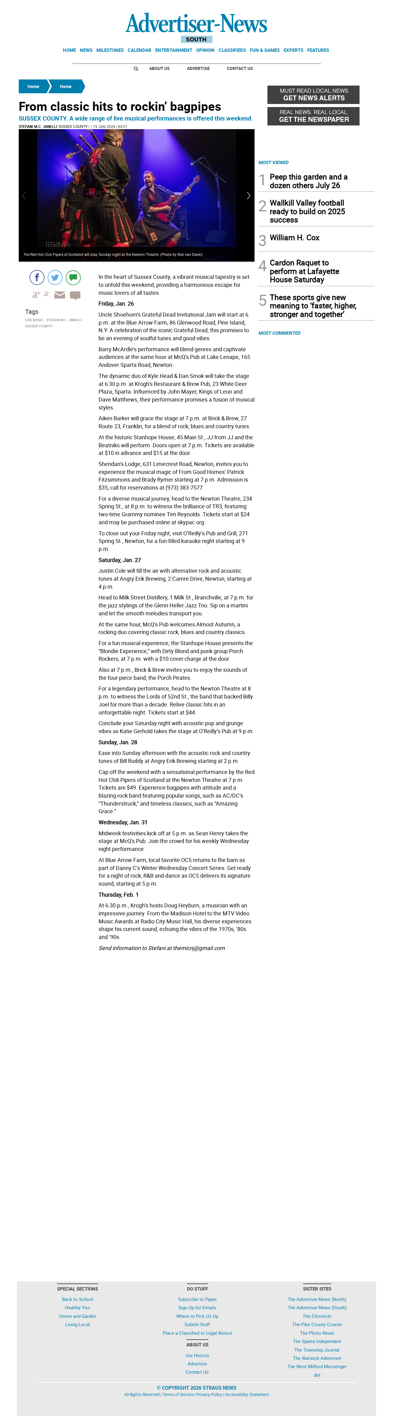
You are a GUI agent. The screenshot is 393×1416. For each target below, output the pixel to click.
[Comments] (73, 277)
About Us (159, 68)
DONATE (359, 7)
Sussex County (73, 126)
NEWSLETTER (325, 7)
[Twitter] (55, 277)
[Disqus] (137, 1038)
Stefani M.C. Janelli (38, 126)
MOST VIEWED (273, 162)
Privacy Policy (209, 1394)
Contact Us (240, 68)
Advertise (198, 68)
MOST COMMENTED (279, 333)
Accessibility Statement (247, 1394)
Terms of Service (177, 1394)
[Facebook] (37, 277)
